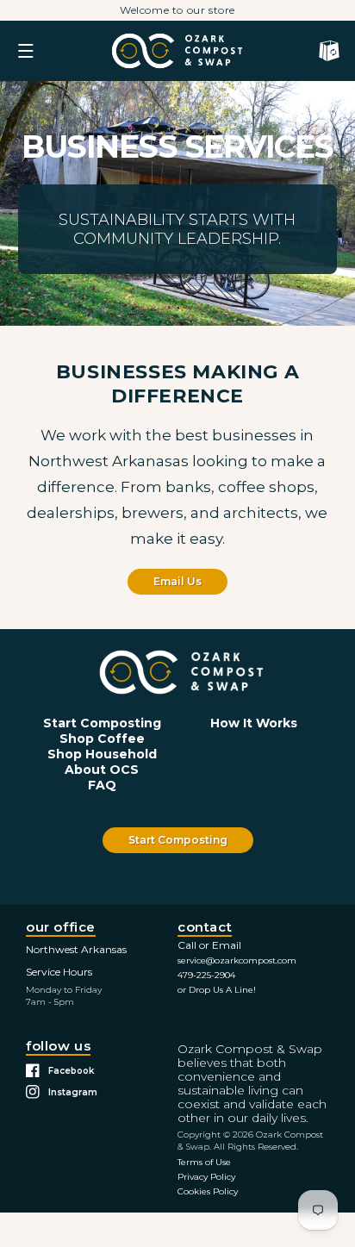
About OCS (102, 769)
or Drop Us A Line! (217, 989)
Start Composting (102, 723)
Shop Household (102, 754)
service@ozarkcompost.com (237, 960)
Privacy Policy (206, 1176)
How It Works (253, 723)
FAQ (102, 785)
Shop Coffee (102, 738)
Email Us (177, 581)
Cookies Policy (208, 1191)
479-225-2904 (206, 975)
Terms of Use (204, 1162)
